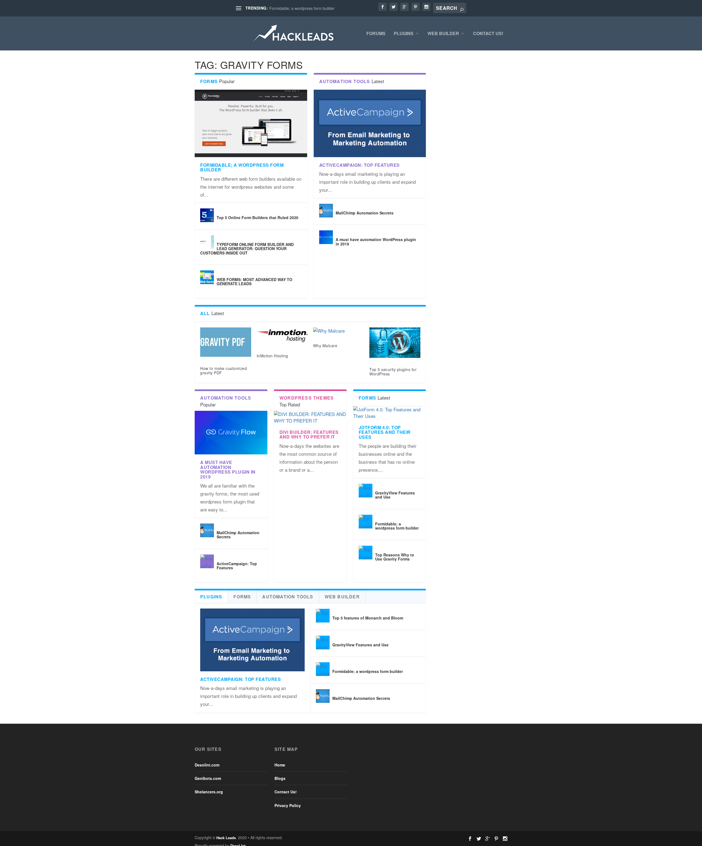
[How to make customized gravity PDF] (225, 342)
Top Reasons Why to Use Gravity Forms (394, 557)
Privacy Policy (287, 805)
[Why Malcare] (338, 330)
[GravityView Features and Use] (365, 490)
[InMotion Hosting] (282, 335)
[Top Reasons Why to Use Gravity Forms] (365, 552)
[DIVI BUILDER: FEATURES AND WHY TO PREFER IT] (310, 417)
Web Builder (443, 33)
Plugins (404, 33)
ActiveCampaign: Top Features (359, 165)
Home (279, 765)
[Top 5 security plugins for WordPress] (394, 342)
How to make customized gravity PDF (223, 370)
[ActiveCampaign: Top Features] (370, 123)
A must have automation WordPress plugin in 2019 (376, 241)
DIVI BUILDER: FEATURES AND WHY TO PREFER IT (309, 434)
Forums (376, 33)
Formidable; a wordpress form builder (302, 8)
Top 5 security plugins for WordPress (393, 371)
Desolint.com (207, 765)
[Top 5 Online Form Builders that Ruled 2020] (207, 215)
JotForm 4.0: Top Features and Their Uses (385, 432)
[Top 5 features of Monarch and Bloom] (323, 616)
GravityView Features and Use (395, 495)
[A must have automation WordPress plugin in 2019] (326, 237)
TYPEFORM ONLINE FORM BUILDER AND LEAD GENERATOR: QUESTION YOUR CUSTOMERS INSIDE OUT (247, 249)
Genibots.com (208, 778)
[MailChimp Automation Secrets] (326, 210)
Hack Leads (226, 837)
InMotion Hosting (272, 355)
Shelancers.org (209, 791)
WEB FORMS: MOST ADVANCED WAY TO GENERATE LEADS (254, 281)
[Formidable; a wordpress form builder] (251, 123)
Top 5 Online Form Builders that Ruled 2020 (257, 217)
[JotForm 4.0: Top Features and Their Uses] (389, 413)
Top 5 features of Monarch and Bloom (367, 618)
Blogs (279, 778)
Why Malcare (325, 345)
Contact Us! (488, 33)
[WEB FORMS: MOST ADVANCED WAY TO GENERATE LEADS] (207, 277)
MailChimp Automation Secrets (365, 213)
